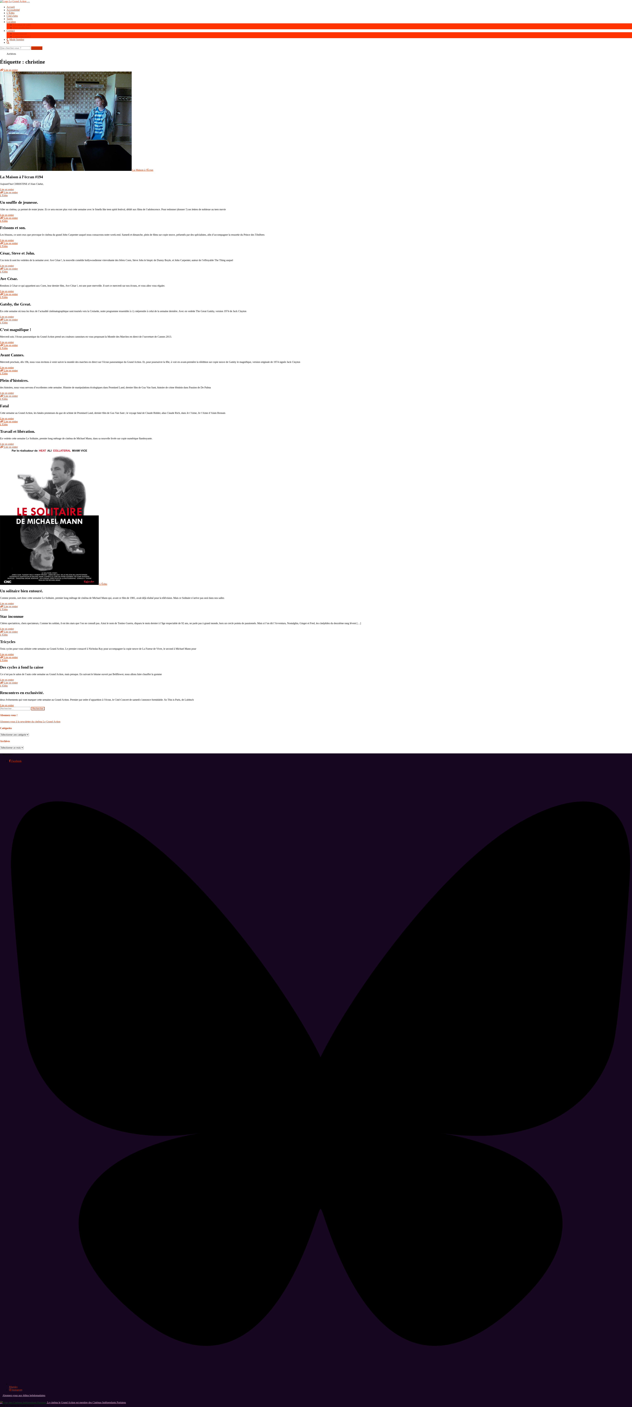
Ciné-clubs (12, 15)
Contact (11, 30)
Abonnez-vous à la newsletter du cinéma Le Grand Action (30, 721)
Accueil (11, 7)
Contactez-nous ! (22, 36)
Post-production (21, 27)
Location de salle (22, 24)
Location (11, 21)
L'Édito (4, 195)
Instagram (16, 1389)
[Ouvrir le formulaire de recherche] (319, 42)
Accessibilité (13, 10)
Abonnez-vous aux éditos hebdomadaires (23, 1395)
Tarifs (10, 18)
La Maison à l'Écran (142, 170)
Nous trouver (20, 33)
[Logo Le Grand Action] (13, 1)
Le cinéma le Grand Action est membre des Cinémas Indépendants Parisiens (86, 1402)
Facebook (16, 760)
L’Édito (10, 13)
